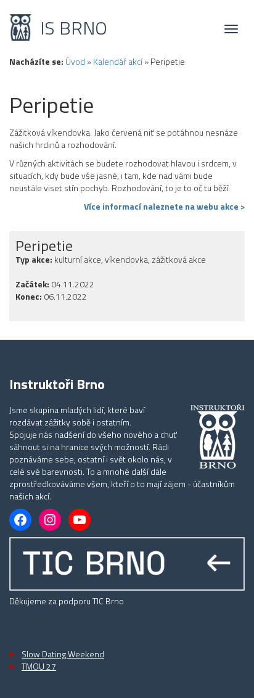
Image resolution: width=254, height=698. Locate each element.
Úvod (75, 61)
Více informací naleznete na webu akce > (164, 206)
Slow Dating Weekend (63, 653)
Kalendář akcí (117, 61)
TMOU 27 (39, 666)
